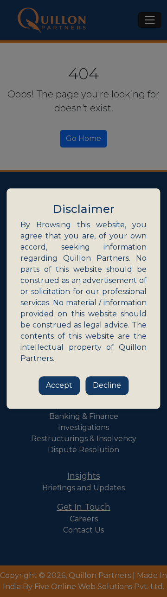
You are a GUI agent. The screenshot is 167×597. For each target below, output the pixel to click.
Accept (59, 385)
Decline (107, 385)
